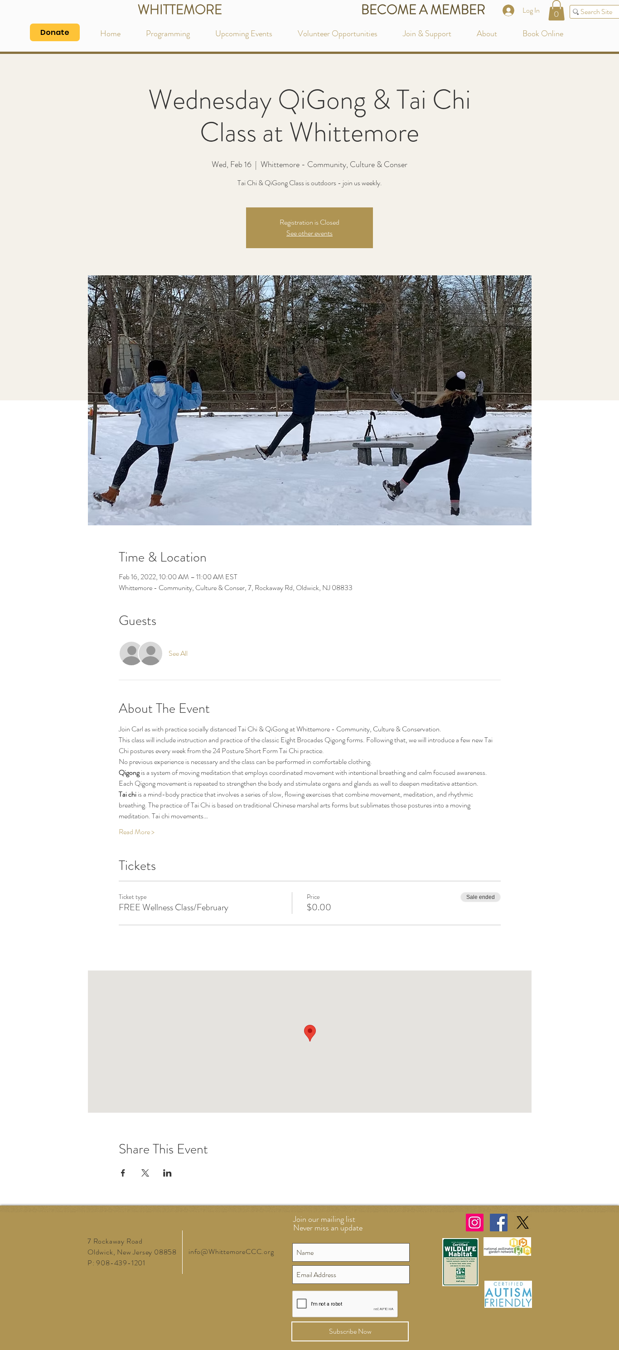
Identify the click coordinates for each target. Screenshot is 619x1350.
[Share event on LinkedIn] (167, 1173)
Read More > (137, 832)
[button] (556, 10)
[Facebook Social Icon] (499, 1222)
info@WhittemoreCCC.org (231, 1251)
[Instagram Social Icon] (475, 1222)
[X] (523, 1222)
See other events (309, 233)
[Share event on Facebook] (123, 1173)
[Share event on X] (145, 1173)
